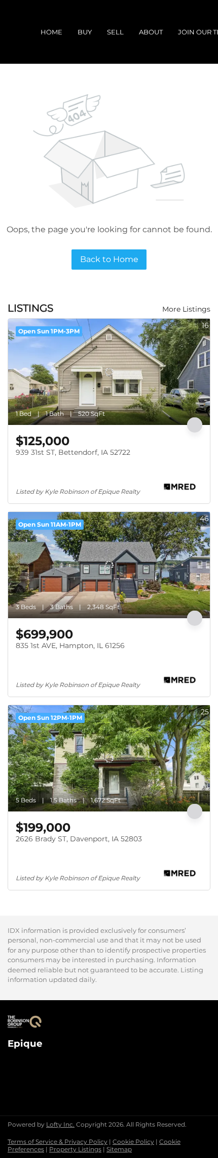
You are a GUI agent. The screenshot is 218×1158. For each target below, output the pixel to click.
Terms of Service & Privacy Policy (57, 1141)
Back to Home (109, 259)
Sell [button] (115, 32)
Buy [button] (85, 32)
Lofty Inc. (60, 1124)
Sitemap (119, 1149)
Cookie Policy (133, 1141)
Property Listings (75, 1149)
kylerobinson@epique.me (52, 1082)
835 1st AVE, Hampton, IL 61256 (70, 645)
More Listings (186, 309)
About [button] (151, 32)
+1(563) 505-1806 (36, 1072)
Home (51, 32)
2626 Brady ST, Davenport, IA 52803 (79, 838)
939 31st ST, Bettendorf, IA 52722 (73, 452)
